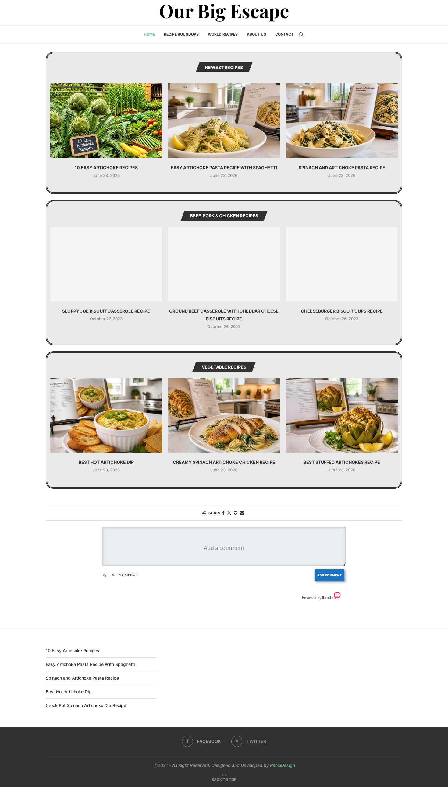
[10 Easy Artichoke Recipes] (106, 120)
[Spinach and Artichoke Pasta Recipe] (342, 120)
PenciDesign (282, 765)
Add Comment (329, 575)
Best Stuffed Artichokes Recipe (342, 462)
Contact (284, 34)
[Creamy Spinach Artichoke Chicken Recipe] (224, 415)
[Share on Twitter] (229, 512)
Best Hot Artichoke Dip (106, 462)
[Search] (301, 34)
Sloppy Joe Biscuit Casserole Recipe (106, 310)
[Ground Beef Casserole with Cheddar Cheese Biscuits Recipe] (224, 264)
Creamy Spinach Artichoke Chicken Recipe (224, 462)
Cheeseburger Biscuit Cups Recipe (342, 310)
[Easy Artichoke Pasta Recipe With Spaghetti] (224, 120)
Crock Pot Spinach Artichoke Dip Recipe (86, 705)
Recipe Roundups (181, 34)
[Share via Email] (242, 512)
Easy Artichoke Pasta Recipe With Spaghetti (224, 167)
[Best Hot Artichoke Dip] (106, 415)
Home (149, 34)
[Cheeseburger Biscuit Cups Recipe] (342, 264)
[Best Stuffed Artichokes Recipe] (342, 415)
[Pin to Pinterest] (235, 512)
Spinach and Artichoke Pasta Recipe (342, 167)
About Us (256, 34)
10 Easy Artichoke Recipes (106, 167)
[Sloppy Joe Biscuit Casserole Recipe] (106, 264)
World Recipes (223, 34)
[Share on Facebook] (223, 512)
